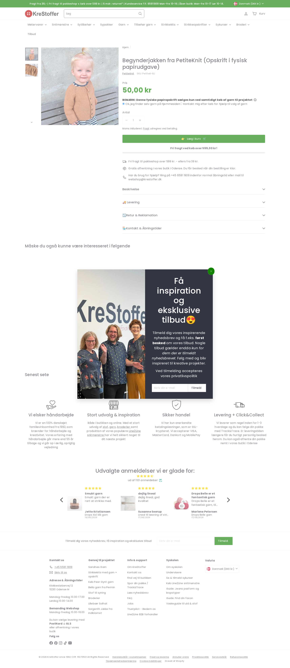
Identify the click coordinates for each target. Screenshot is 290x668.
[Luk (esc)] (211, 271)
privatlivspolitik (184, 375)
